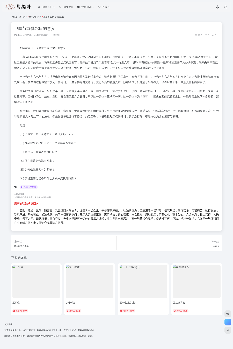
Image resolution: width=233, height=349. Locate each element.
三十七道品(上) (128, 302)
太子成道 (71, 302)
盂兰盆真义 (179, 302)
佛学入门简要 (35, 16)
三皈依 (16, 302)
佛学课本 (23, 16)
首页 (15, 16)
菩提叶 (57, 35)
